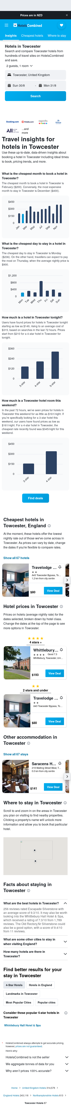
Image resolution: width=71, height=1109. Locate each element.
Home (14, 1087)
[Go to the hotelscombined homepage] (27, 25)
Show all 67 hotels (16, 558)
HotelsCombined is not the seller (27, 1057)
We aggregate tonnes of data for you (30, 1064)
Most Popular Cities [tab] (18, 1002)
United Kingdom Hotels (34, 1087)
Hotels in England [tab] (40, 985)
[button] (67, 15)
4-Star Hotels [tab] (14, 985)
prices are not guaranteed (29, 1046)
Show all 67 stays (15, 754)
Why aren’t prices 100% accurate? (28, 1071)
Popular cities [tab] (46, 1002)
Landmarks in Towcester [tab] (21, 994)
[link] (35, 498)
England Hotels (11, 1095)
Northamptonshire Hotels (46, 1095)
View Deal (53, 591)
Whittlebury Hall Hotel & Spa (22, 1025)
